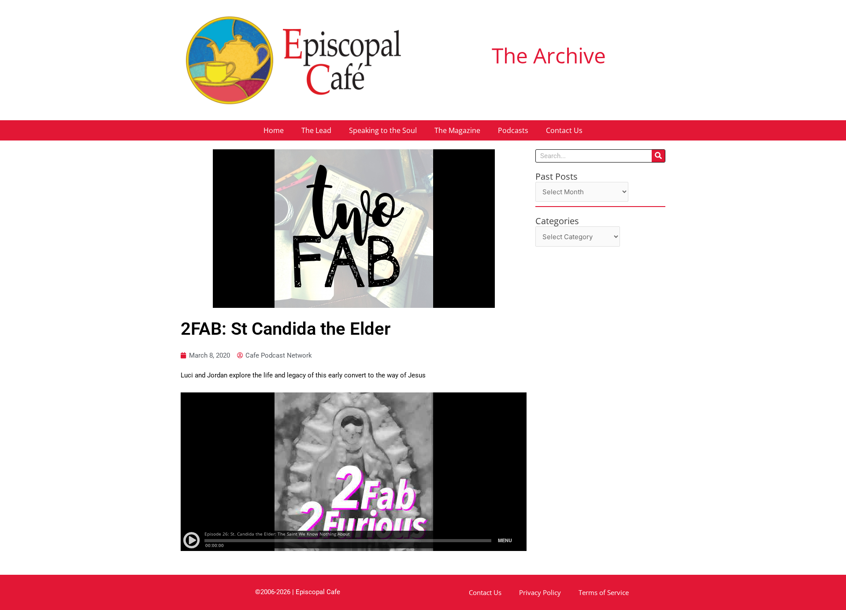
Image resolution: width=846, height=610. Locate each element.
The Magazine (457, 130)
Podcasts (513, 130)
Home (273, 130)
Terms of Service (604, 592)
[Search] (658, 156)
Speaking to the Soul (383, 130)
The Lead (316, 130)
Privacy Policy (540, 592)
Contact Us (564, 130)
